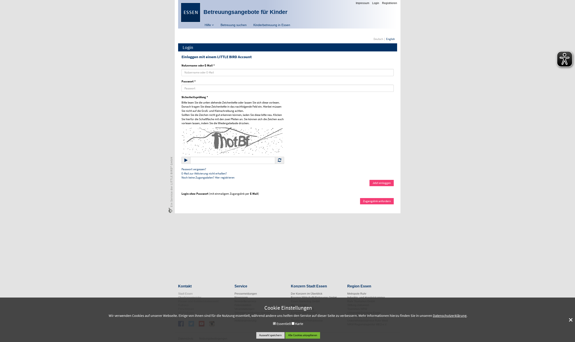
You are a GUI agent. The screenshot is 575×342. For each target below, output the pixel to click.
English (390, 39)
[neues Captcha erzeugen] (279, 160)
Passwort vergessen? (193, 169)
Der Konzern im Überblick (306, 293)
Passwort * (188, 81)
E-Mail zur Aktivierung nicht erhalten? (204, 173)
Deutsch (378, 39)
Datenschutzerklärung (450, 315)
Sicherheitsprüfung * (194, 97)
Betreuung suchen (234, 25)
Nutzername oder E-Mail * (198, 65)
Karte (299, 323)
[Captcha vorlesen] (186, 160)
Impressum (362, 3)
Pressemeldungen (245, 293)
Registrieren (389, 3)
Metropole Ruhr (356, 293)
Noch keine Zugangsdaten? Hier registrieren (207, 177)
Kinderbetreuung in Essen (271, 25)
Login (375, 3)
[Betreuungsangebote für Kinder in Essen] (190, 12)
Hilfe (208, 25)
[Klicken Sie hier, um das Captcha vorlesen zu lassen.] (232, 141)
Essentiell (283, 323)
